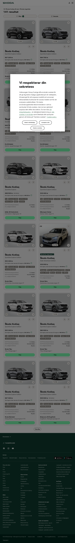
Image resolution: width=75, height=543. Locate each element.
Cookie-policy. (52, 117)
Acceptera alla (45, 122)
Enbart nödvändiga (30, 122)
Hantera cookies (37, 128)
